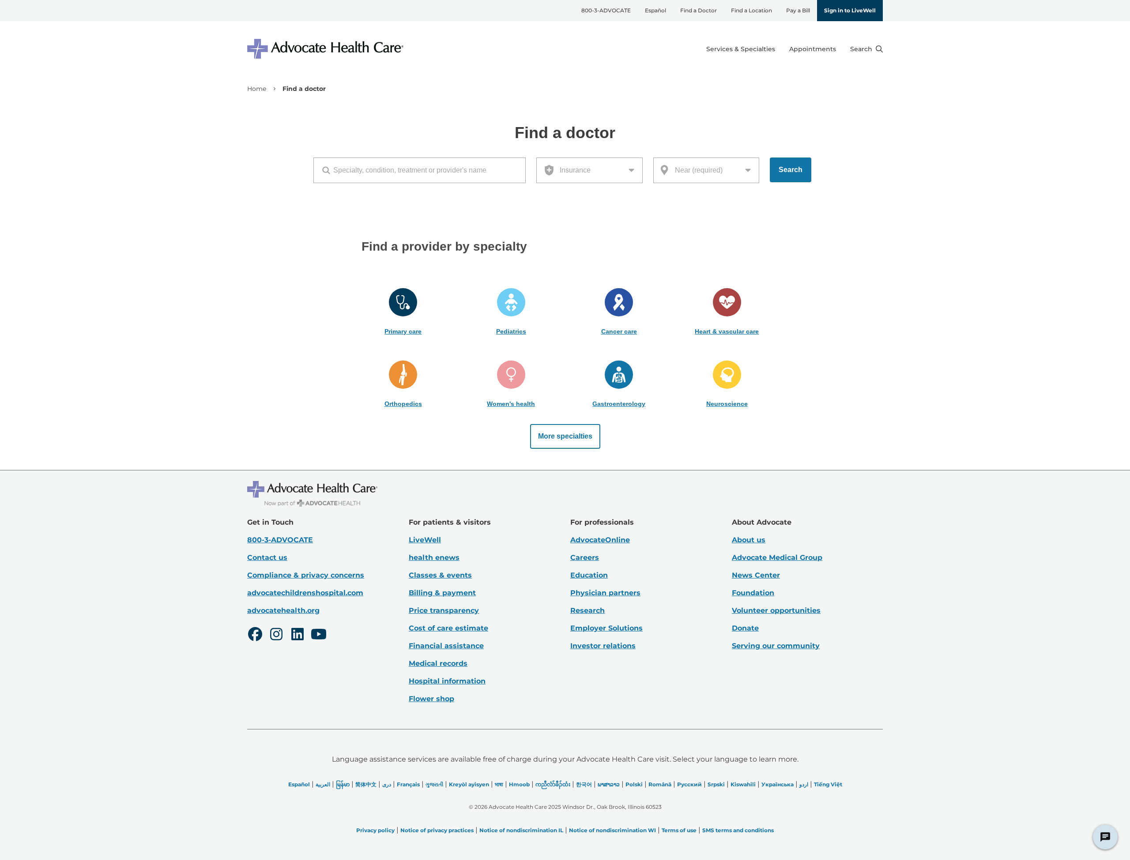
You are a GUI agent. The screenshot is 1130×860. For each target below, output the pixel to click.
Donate (745, 628)
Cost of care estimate (448, 628)
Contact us (267, 557)
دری (386, 784)
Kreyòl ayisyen (469, 784)
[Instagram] (276, 635)
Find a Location (751, 10)
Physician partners (605, 593)
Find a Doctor (698, 10)
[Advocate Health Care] (326, 48)
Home (256, 89)
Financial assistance (446, 646)
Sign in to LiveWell (850, 10)
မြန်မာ (343, 784)
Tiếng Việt (828, 784)
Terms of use (679, 830)
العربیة (323, 784)
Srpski (716, 784)
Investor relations (603, 646)
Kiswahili (743, 784)
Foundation (753, 593)
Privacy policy (375, 830)
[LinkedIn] (297, 635)
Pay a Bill (798, 10)
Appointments (812, 49)
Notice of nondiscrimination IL (521, 830)
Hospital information (447, 681)
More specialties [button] (565, 436)
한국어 (584, 784)
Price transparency (444, 610)
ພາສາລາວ (609, 784)
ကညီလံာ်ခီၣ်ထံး (552, 784)
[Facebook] (255, 635)
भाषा (499, 784)
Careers (584, 557)
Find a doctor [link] (304, 89)
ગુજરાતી (434, 784)
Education (589, 575)
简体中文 (366, 784)
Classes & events (440, 575)
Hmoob (519, 784)
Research (587, 610)
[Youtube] (319, 635)
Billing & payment (442, 593)
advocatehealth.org (283, 610)
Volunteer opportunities (776, 610)
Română (659, 784)
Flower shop (431, 699)
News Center (756, 575)
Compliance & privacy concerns (305, 575)
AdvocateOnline (600, 540)
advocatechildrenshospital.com (305, 593)
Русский (689, 784)
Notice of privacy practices (437, 830)
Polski (634, 784)
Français (408, 784)
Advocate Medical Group (777, 557)
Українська (777, 784)
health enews (434, 557)
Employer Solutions (606, 628)
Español (655, 10)
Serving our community (776, 646)
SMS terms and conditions (738, 830)
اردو (803, 784)
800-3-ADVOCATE (606, 10)
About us (748, 540)
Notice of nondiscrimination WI (612, 830)
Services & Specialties (740, 49)
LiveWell (425, 540)
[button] (403, 312)
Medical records (438, 663)
